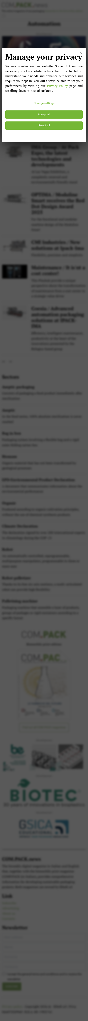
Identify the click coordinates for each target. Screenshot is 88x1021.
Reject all (44, 125)
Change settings (44, 103)
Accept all (44, 114)
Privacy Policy (57, 86)
